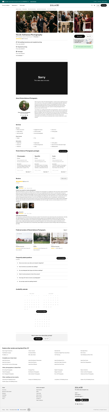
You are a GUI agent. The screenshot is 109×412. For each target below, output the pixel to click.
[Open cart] (94, 5)
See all (65, 229)
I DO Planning (57, 354)
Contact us (38, 398)
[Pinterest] (25, 115)
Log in (76, 392)
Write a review (64, 178)
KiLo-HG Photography (58, 373)
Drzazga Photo (31, 369)
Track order (38, 393)
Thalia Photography (6, 371)
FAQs (37, 391)
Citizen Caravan (31, 350)
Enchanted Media (32, 352)
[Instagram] (23, 115)
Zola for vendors (104, 1)
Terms (28, 1)
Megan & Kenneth (58, 371)
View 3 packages (19, 55)
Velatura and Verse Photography (87, 373)
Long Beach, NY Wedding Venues (61, 379)
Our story (4, 389)
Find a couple (22, 5)
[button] (87, 30)
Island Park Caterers (6, 362)
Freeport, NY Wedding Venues (34, 379)
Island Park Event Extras (59, 364)
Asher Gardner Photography (34, 373)
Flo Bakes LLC (5, 354)
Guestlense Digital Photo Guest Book (61, 352)
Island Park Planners (32, 362)
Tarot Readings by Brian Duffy (87, 354)
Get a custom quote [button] (63, 151)
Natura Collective (84, 369)
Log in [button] (98, 5)
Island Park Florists (84, 360)
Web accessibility (23, 409)
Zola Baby (95, 1)
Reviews (4, 393)
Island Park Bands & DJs (59, 360)
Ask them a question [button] (61, 258)
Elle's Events (83, 352)
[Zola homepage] (54, 5)
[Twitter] (79, 404)
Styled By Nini (57, 350)
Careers (4, 396)
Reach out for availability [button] (41, 311)
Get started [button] (104, 5)
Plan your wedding (5, 5)
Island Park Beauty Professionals (34, 360)
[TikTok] (82, 404)
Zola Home (99, 1)
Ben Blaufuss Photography (33, 371)
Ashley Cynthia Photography (86, 371)
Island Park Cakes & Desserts (60, 362)
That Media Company (6, 352)
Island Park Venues (6, 360)
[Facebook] (21, 115)
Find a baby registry (78, 396)
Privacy (3, 409)
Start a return (39, 395)
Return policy (39, 396)
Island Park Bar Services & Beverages (9, 364)
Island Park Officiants (32, 364)
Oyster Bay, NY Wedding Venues (8, 379)
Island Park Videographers (86, 362)
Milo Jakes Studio (32, 354)
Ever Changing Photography (8, 373)
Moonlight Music (84, 350)
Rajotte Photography (58, 369)
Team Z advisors (39, 400)
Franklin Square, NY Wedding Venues (9, 381)
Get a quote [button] (24, 118)
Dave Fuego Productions (7, 350)
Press (3, 398)
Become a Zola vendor (6, 391)
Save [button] (46, 338)
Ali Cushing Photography (7, 369)
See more (28, 171)
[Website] (27, 115)
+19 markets (35, 36)
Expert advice (14, 5)
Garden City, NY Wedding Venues (87, 379)
